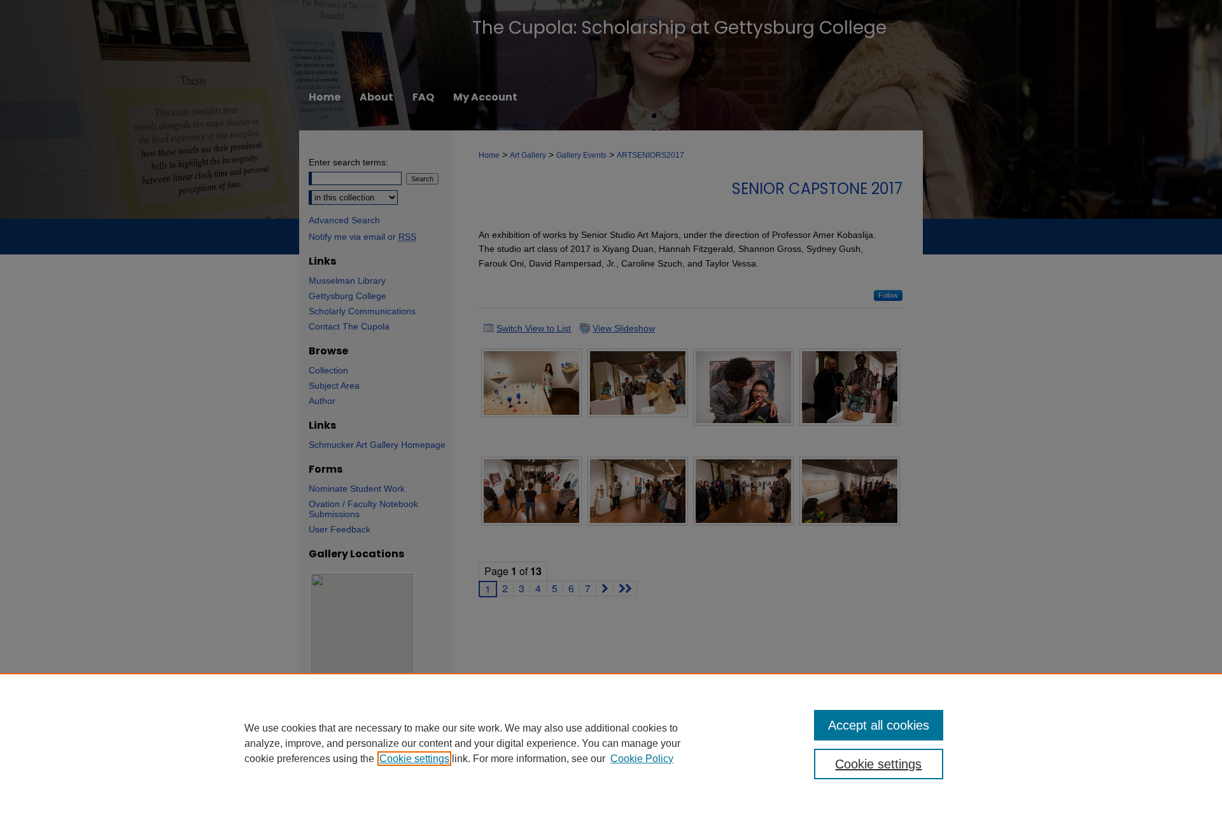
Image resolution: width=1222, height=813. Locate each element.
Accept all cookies (878, 725)
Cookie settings (414, 758)
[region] (611, 743)
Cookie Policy (641, 758)
